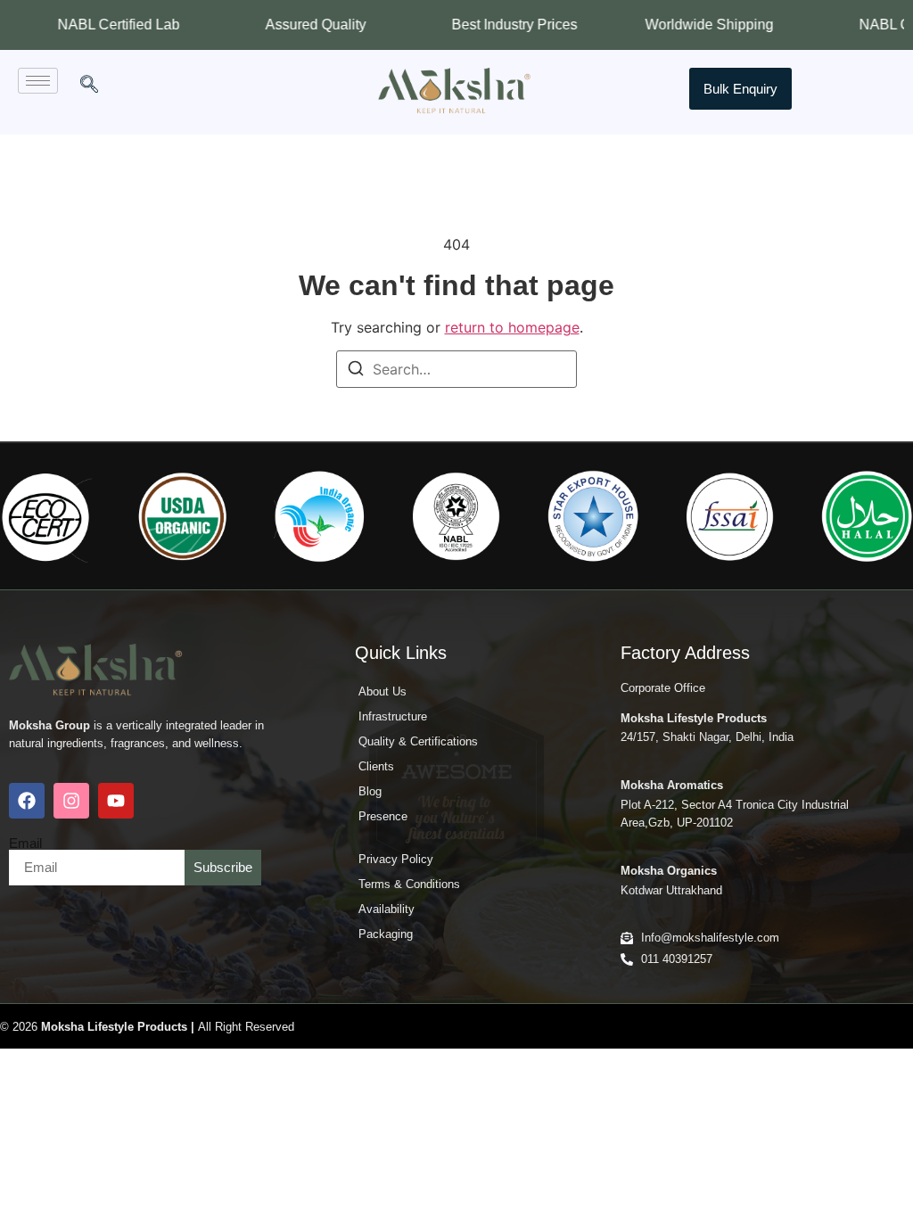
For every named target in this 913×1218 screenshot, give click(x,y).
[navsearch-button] (89, 85)
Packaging (385, 934)
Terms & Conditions (409, 884)
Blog (370, 791)
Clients (376, 766)
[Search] (356, 371)
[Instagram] (71, 801)
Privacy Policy (395, 859)
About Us (382, 691)
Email (25, 843)
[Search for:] (456, 369)
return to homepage (512, 327)
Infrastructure (392, 716)
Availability (386, 909)
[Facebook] (27, 801)
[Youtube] (116, 801)
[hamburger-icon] (38, 81)
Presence (382, 816)
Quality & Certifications (418, 741)
